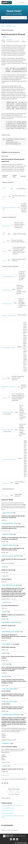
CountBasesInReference (7, 813)
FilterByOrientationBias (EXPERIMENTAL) (12, 805)
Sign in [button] (23, 2)
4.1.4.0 (13, 26)
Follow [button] (4, 36)
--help (3, 233)
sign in (6, 830)
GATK (2, 26)
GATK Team (9, 39)
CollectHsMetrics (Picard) (7, 810)
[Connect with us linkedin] (17, 839)
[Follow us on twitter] (11, 839)
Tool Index (8, 26)
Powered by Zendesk (22, 842)
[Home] (6, 2)
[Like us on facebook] (14, 839)
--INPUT (4, 187)
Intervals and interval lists (7, 808)
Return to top (5, 775)
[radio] (10, 792)
